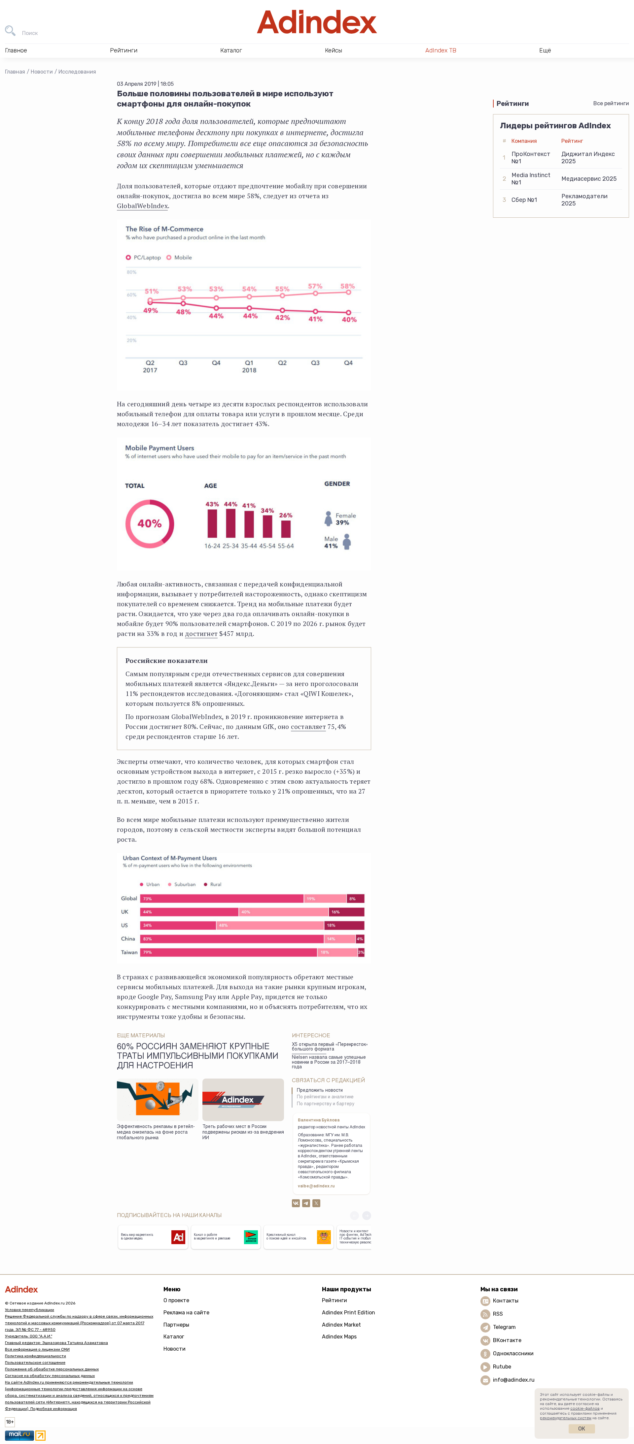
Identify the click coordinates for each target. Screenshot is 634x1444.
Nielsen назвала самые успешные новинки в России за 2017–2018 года (329, 1062)
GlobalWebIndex (142, 205)
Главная (15, 72)
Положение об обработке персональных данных (52, 1369)
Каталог (173, 1337)
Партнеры (176, 1325)
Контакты (505, 1301)
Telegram (504, 1327)
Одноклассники (513, 1353)
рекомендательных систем (565, 1418)
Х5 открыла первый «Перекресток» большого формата (330, 1047)
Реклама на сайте (186, 1312)
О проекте (176, 1300)
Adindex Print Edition (348, 1312)
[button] (366, 1215)
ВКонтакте (507, 1340)
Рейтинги (334, 1300)
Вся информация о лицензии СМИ (37, 1349)
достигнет (201, 633)
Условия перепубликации (29, 1309)
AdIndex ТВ (440, 50)
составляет (308, 726)
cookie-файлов (585, 1408)
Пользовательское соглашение (35, 1362)
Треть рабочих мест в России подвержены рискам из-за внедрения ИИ (243, 1132)
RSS (498, 1314)
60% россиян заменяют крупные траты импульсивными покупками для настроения (197, 1057)
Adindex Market (341, 1325)
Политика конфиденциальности (35, 1356)
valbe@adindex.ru (316, 1186)
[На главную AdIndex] (317, 22)
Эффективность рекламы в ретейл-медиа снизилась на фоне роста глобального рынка (156, 1132)
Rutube (502, 1367)
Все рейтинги (611, 103)
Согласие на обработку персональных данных (50, 1375)
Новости (42, 72)
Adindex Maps (339, 1337)
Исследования (77, 72)
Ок (581, 1429)
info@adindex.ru (514, 1380)
